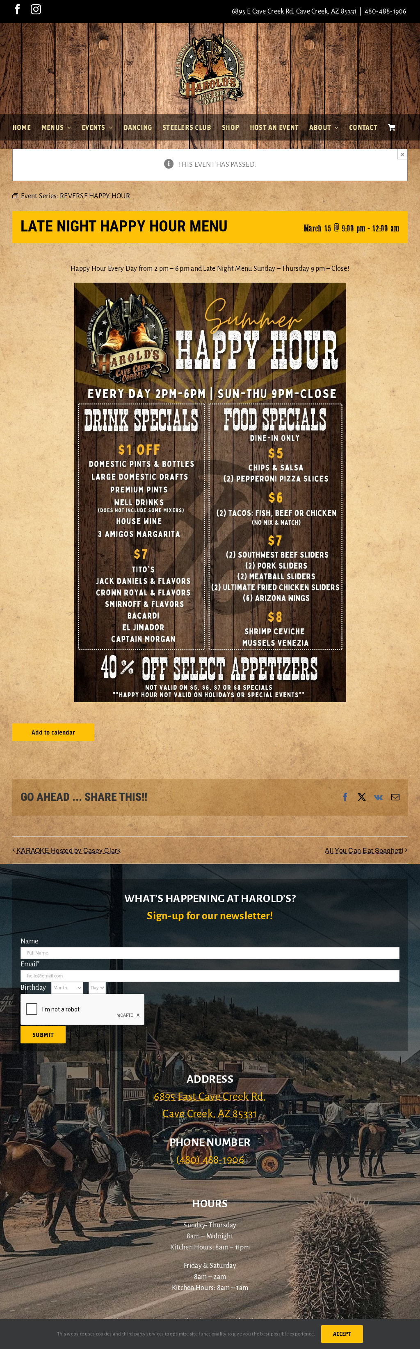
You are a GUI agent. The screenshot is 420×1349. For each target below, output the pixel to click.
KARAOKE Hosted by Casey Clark (68, 850)
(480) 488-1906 (210, 1159)
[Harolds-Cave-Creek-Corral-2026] (210, 36)
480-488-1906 (385, 11)
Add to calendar (53, 732)
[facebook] (17, 9)
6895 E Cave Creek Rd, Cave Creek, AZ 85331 (294, 11)
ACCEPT (342, 1334)
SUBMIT (43, 1034)
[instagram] (36, 9)
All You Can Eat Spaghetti (364, 850)
